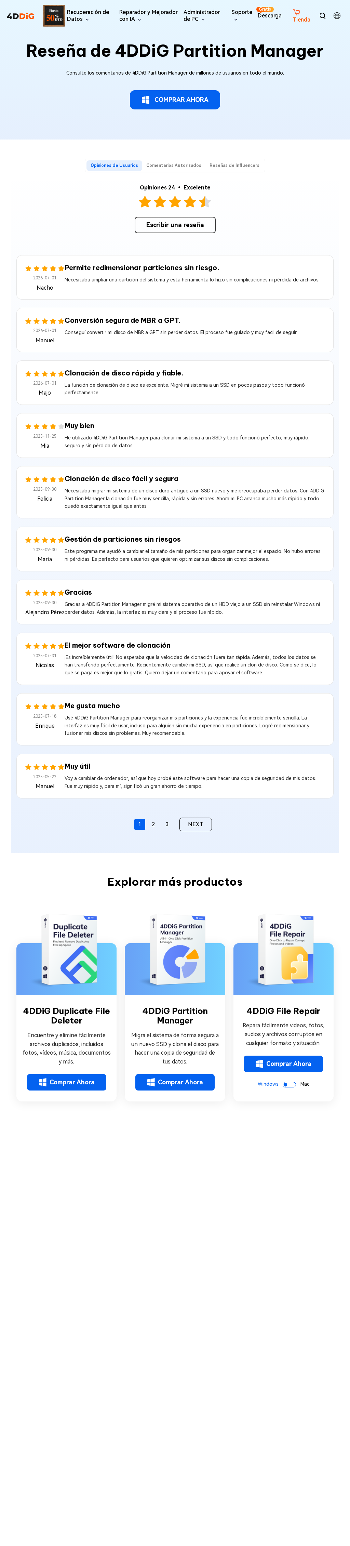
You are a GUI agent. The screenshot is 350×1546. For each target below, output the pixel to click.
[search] (322, 16)
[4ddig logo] (20, 15)
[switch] (289, 1084)
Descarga (270, 13)
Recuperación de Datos (88, 15)
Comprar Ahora (72, 1082)
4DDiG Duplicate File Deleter (66, 1016)
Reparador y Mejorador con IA (148, 15)
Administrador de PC (202, 15)
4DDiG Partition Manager (175, 1016)
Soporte (241, 12)
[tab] (114, 165)
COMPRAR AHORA (181, 99)
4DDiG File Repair (283, 1011)
